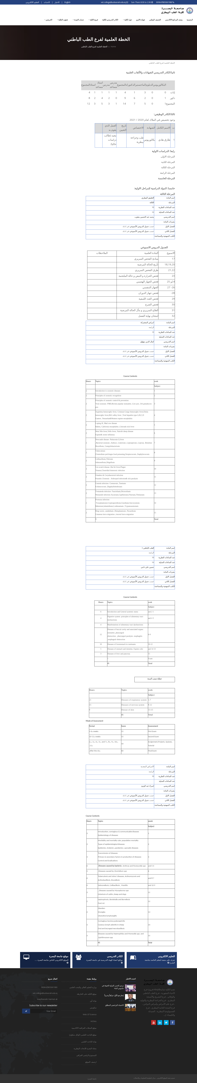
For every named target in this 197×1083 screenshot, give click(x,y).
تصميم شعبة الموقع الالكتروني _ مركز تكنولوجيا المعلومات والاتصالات (154, 1078)
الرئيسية (190, 20)
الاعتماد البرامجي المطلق (114, 1005)
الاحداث (47, 2)
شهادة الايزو (140, 20)
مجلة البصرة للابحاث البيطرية (85, 1048)
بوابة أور (93, 1000)
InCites (93, 1021)
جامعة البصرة (92, 1079)
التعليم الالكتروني (32, 2)
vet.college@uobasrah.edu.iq (113, 2)
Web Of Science (89, 1014)
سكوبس (93, 1007)
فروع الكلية (94, 20)
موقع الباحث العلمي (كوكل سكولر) (82, 1034)
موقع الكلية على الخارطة (86, 994)
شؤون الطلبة (63, 20)
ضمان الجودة (79, 20)
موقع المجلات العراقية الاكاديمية (84, 1028)
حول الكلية (128, 20)
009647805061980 (164, 2)
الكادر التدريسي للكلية (110, 20)
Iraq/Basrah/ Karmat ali (47, 999)
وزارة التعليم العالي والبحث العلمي (82, 987)
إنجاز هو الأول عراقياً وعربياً (114, 995)
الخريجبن (48, 20)
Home (113, 46)
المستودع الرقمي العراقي (86, 1055)
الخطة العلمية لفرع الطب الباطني (162, 63)
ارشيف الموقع (90, 1062)
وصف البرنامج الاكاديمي (173, 20)
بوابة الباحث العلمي (88, 1041)
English (67, 2)
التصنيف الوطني (155, 20)
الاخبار (57, 2)
